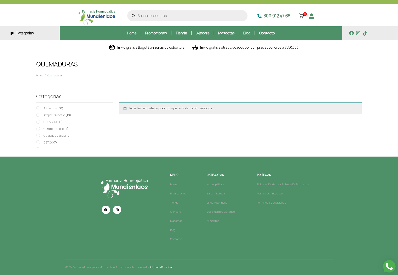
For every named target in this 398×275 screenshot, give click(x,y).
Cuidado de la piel (55, 136)
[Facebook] (351, 33)
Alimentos (50, 108)
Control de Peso (54, 129)
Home (39, 75)
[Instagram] (358, 33)
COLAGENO (51, 122)
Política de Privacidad (161, 267)
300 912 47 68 (277, 16)
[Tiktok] (364, 33)
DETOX (48, 142)
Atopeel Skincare (54, 115)
